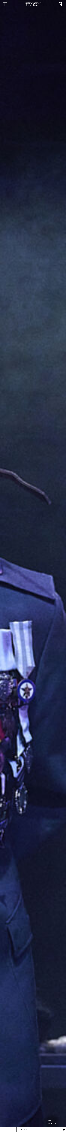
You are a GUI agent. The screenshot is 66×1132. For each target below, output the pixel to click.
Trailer (50, 1123)
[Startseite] (33, 4)
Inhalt (50, 1120)
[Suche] (13, 1129)
